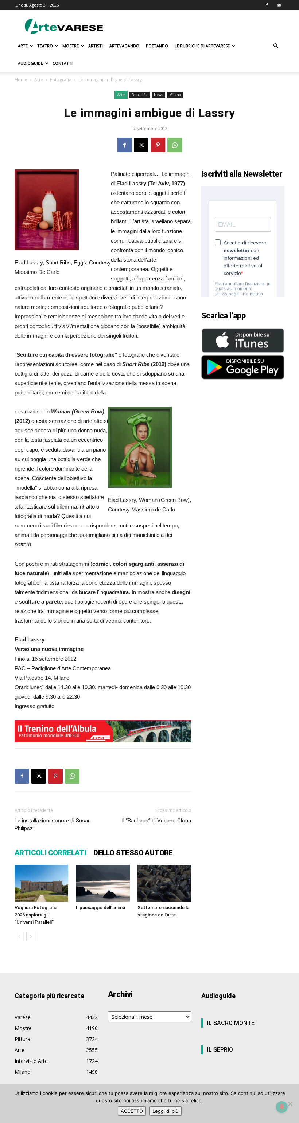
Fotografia (60, 79)
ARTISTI (95, 45)
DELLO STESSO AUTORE (133, 852)
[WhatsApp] (174, 145)
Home (21, 79)
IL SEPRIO (220, 1049)
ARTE (23, 45)
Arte (38, 79)
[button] (275, 46)
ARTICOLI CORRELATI (50, 852)
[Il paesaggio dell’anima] (102, 883)
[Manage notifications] (282, 1107)
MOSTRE (70, 45)
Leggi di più (165, 1111)
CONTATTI (63, 63)
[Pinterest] (158, 145)
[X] (141, 145)
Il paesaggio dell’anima (100, 907)
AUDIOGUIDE (30, 63)
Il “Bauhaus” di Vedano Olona (156, 820)
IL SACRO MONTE (231, 1023)
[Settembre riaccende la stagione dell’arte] (164, 883)
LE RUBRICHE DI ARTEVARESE (202, 45)
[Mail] (278, 5)
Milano (175, 94)
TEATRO (45, 45)
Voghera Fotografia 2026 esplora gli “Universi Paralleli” (36, 915)
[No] (290, 1103)
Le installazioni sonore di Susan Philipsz (53, 824)
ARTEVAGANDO (124, 45)
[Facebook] (266, 5)
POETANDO (157, 45)
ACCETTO (132, 1111)
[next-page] (30, 936)
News (158, 94)
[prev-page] (19, 936)
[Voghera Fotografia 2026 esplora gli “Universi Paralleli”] (41, 883)
